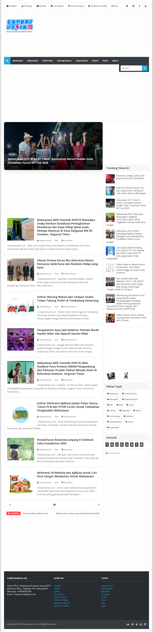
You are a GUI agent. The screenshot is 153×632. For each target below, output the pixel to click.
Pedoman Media (98, 5)
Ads (116, 5)
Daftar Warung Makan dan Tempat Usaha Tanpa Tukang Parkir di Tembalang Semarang (68, 298)
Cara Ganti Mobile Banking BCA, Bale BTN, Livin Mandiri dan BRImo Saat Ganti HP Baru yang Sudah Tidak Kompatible (125, 253)
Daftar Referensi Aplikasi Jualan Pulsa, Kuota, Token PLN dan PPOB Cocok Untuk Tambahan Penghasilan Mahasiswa (68, 406)
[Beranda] (53, 504)
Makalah (126, 410)
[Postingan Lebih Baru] (9, 504)
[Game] (128, 624)
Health (104, 597)
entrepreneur (69, 416)
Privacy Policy (77, 5)
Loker (131, 404)
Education (68, 240)
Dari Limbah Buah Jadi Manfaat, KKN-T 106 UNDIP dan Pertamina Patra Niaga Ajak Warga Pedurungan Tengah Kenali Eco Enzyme (125, 284)
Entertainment (69, 306)
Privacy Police (60, 597)
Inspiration (105, 594)
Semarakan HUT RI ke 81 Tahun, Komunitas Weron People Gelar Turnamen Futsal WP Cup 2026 (131, 204)
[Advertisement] (94, 33)
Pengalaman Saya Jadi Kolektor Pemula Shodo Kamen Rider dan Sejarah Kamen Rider (68, 331)
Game (56, 591)
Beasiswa (67, 449)
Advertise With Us (62, 603)
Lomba (112, 410)
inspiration (114, 427)
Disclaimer (58, 5)
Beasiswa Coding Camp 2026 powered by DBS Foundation (130, 177)
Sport (138, 410)
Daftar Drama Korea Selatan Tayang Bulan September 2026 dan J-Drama (131, 317)
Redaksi (13, 5)
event (130, 421)
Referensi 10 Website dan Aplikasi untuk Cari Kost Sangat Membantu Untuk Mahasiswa (67, 474)
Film (111, 404)
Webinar (130, 416)
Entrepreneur (106, 589)
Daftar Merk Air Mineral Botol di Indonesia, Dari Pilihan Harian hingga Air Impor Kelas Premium (130, 268)
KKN (121, 404)
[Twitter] (137, 624)
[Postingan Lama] (98, 504)
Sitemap (27, 5)
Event (103, 600)
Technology (114, 416)
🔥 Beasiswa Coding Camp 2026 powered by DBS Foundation (59, 513)
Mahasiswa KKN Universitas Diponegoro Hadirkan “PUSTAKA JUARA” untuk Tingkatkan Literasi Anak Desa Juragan (126, 219)
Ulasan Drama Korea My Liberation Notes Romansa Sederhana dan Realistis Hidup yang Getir (67, 263)
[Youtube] (141, 624)
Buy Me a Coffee (61, 606)
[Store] (132, 624)
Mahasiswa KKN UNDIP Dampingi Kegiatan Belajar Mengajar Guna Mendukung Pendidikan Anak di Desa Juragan (125, 236)
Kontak (42, 5)
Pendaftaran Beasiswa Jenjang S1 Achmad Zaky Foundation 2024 (65, 441)
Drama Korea (69, 273)
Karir (103, 603)
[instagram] (145, 624)
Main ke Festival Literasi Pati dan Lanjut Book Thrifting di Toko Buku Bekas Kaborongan (131, 190)
